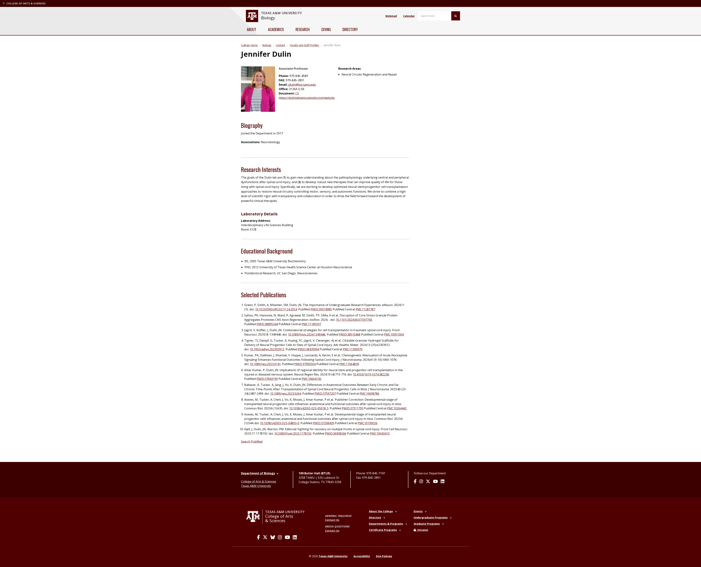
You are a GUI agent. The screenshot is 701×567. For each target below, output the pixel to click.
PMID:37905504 (305, 364)
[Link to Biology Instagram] (421, 481)
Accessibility (361, 556)
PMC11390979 (352, 349)
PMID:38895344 (267, 324)
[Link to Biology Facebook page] (415, 481)
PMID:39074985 (321, 309)
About (251, 29)
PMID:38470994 (308, 349)
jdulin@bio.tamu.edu (302, 85)
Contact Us (332, 520)
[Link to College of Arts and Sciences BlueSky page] (272, 537)
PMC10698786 (369, 394)
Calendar (409, 16)
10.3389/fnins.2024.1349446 (306, 334)
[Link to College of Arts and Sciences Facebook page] (258, 537)
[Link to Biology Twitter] (428, 481)
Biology (268, 18)
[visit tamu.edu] (254, 516)
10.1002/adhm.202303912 (267, 349)
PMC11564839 (349, 364)
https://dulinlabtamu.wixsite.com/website (307, 98)
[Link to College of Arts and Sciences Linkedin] (295, 537)
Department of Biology (258, 473)
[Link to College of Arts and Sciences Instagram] (280, 537)
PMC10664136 (311, 379)
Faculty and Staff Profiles (304, 45)
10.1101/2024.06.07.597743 (354, 320)
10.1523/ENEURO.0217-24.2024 (276, 309)
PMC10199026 (367, 423)
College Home (249, 45)
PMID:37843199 (267, 379)
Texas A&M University (256, 486)
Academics (276, 29)
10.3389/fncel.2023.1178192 (292, 433)
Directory (350, 29)
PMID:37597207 (325, 394)
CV (297, 93)
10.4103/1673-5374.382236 (371, 374)
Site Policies (384, 556)
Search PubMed (252, 442)
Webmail (391, 16)
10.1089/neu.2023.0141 (265, 364)
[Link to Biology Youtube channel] (435, 481)
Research (303, 29)
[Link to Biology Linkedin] (442, 481)
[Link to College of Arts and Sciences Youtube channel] (287, 537)
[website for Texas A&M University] (252, 16)
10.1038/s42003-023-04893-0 (279, 423)
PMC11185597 (311, 324)
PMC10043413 (380, 433)
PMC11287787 (365, 309)
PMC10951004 (394, 334)
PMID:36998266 (335, 433)
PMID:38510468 (349, 334)
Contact (280, 45)
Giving (326, 29)
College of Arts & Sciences (258, 481)
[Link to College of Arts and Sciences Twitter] (265, 537)
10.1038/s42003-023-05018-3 (308, 408)
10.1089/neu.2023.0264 (285, 394)
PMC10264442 (397, 408)
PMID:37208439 (323, 423)
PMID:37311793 (352, 408)
